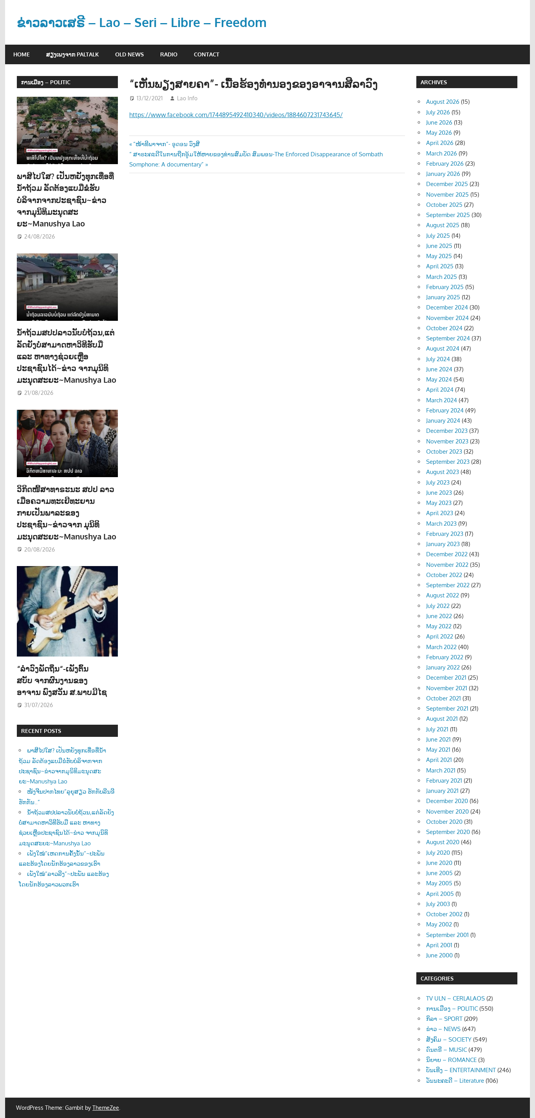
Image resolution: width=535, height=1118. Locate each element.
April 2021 (439, 759)
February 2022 (444, 657)
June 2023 (439, 492)
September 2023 (448, 461)
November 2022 (447, 564)
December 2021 (446, 677)
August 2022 (442, 595)
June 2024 (439, 369)
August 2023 (442, 472)
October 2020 (444, 821)
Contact (206, 54)
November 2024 (447, 318)
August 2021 (442, 718)
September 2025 (448, 215)
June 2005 (439, 873)
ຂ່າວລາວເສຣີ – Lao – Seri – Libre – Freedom (142, 22)
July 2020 (438, 852)
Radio (168, 54)
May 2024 (439, 379)
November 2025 (447, 194)
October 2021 (443, 698)
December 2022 (447, 554)
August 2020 (442, 842)
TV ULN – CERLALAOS (455, 998)
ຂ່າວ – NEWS (443, 1029)
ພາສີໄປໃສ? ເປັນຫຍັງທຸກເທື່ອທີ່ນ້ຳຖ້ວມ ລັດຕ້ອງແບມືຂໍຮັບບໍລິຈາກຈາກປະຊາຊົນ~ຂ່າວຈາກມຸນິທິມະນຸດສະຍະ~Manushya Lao (65, 199)
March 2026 (441, 153)
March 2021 (440, 770)
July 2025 (438, 235)
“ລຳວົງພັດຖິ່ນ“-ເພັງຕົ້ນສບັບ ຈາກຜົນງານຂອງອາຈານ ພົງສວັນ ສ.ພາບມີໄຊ (63, 680)
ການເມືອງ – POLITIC (45, 82)
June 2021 (438, 739)
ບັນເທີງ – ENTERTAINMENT (461, 1070)
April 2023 (439, 513)
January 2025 (443, 297)
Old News (129, 54)
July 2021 (437, 729)
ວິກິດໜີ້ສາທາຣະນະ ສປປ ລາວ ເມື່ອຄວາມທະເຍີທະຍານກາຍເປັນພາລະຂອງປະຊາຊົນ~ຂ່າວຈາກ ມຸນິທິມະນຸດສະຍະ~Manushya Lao (66, 512)
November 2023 (447, 441)
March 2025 (441, 276)
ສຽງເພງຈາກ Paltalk (72, 54)
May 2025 (439, 256)
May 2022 (439, 626)
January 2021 (442, 790)
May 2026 (439, 132)
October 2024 (444, 328)
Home (21, 54)
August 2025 (442, 225)
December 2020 (447, 801)
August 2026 (442, 101)
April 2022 (439, 636)
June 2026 (439, 122)
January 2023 (443, 544)
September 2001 (447, 935)
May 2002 (439, 924)
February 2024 (445, 410)
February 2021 (444, 780)
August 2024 (442, 348)
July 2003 (438, 904)
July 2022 (438, 606)
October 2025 (444, 204)
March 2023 (441, 523)
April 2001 (439, 945)
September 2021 (447, 708)
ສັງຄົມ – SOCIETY (449, 1039)
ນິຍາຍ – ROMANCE (451, 1060)
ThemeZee (105, 1107)
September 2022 (448, 585)
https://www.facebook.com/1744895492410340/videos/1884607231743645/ (236, 115)
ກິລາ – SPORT (444, 1018)
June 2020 (439, 863)
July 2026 (438, 112)
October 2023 (444, 451)
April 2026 (440, 143)
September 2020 (448, 832)
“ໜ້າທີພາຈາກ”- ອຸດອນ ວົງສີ (166, 144)
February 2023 (444, 533)
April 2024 (440, 389)
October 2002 (444, 914)
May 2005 (439, 883)
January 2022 (443, 667)
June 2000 (439, 955)
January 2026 (443, 173)
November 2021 (446, 688)
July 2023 (438, 482)
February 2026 (445, 163)
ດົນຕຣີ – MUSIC (446, 1049)
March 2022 (441, 647)
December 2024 (447, 307)
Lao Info (187, 98)
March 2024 (441, 400)
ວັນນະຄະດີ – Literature (455, 1080)
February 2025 (445, 287)
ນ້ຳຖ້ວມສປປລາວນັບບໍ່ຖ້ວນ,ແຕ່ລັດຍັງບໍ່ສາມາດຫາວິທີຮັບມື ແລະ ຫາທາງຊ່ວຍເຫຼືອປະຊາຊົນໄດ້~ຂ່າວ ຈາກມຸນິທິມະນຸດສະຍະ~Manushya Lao (66, 356)
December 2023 (447, 430)
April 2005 (440, 893)
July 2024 (438, 359)
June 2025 (439, 246)
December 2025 (447, 184)
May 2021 (438, 749)
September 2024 (448, 338)
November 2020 (447, 811)
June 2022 (439, 616)
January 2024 (443, 420)
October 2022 (444, 575)
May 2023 (439, 503)
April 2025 (440, 266)
